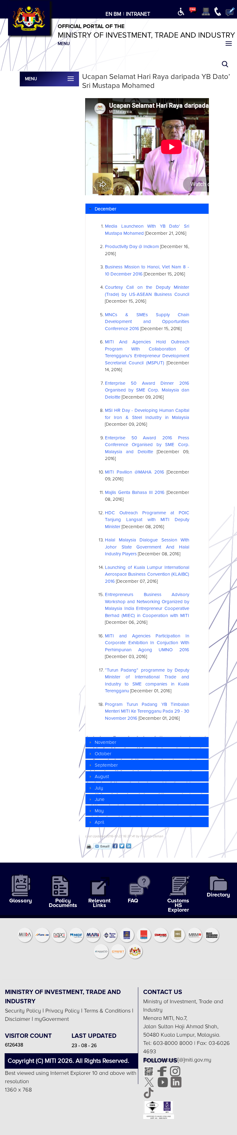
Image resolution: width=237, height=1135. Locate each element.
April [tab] (99, 822)
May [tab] (99, 811)
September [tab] (106, 765)
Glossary (20, 900)
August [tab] (102, 776)
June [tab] (100, 799)
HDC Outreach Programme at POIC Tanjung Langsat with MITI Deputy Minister (147, 519)
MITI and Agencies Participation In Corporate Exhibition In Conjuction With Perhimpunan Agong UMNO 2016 (147, 642)
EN (109, 14)
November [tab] (105, 742)
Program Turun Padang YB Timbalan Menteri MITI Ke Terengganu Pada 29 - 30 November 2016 (147, 711)
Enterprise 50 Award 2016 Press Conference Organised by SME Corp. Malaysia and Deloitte (147, 444)
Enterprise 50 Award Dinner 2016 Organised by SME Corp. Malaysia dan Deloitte (147, 390)
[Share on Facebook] (115, 845)
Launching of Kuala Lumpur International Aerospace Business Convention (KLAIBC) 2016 (147, 574)
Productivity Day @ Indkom (132, 246)
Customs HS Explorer (178, 905)
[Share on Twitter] (121, 845)
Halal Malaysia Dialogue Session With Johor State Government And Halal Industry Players (147, 547)
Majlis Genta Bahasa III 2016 (135, 492)
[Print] (88, 846)
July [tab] (99, 788)
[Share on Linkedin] (128, 845)
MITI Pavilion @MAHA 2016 (134, 472)
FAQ (133, 900)
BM (117, 14)
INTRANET (138, 14)
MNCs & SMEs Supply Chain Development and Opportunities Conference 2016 (147, 321)
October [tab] (103, 753)
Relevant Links (99, 903)
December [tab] (105, 209)
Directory (218, 895)
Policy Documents (63, 903)
